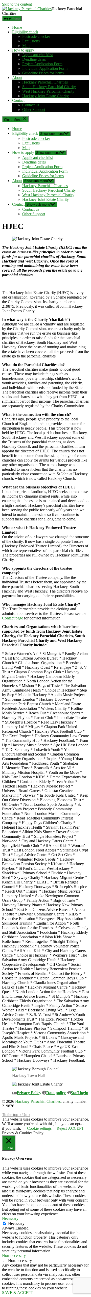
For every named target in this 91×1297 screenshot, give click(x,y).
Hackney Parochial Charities (45, 82)
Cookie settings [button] (39, 1128)
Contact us (30, 105)
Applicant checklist (37, 55)
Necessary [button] (10, 1218)
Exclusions (31, 41)
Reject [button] (62, 1128)
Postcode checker (36, 36)
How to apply (23, 50)
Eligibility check (25, 32)
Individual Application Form (44, 68)
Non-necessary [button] (14, 1255)
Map (26, 45)
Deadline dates (34, 59)
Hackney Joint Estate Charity (45, 96)
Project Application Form (42, 64)
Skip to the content (17, 4)
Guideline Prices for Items (43, 73)
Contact (18, 100)
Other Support (33, 109)
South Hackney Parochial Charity (49, 87)
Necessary (16, 1223)
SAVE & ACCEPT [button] (17, 1292)
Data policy (56, 1093)
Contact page (12, 618)
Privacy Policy (29, 1093)
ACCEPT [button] (76, 1128)
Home (17, 27)
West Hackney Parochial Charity (48, 91)
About (17, 77)
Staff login (79, 1093)
